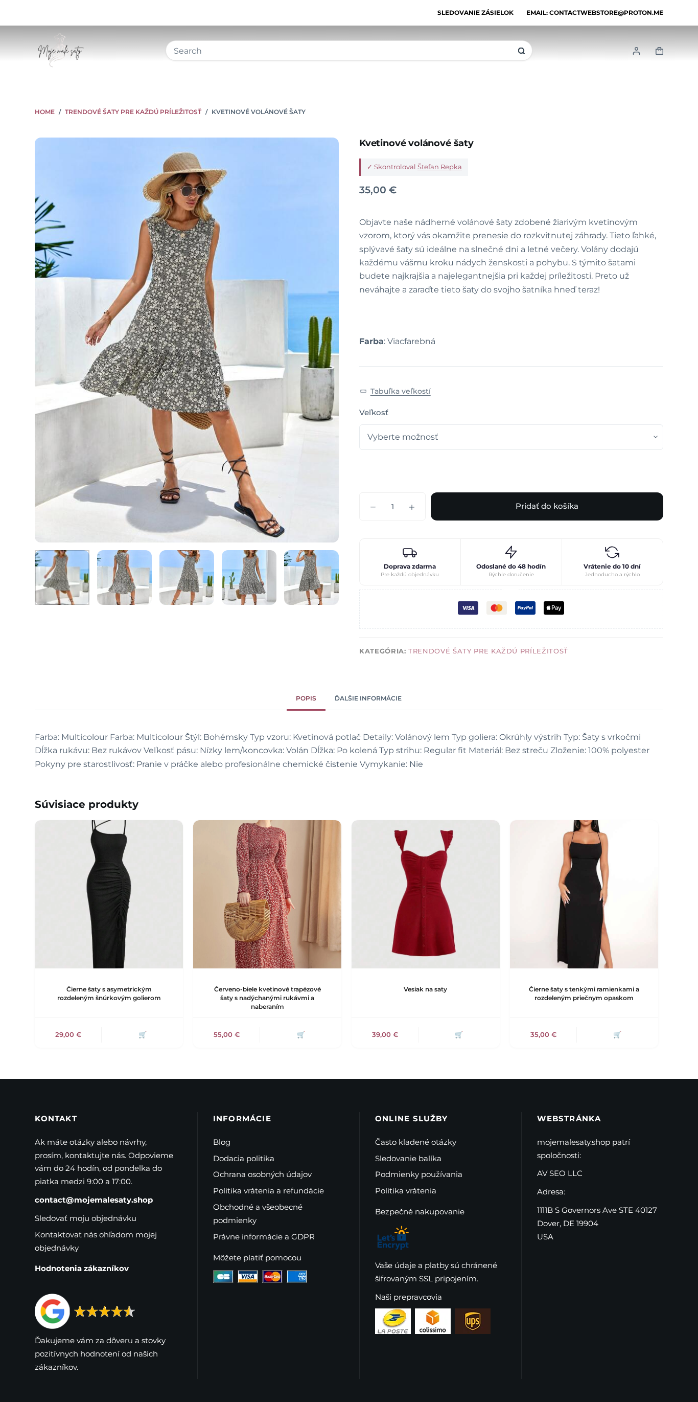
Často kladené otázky (415, 1142)
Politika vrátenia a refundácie (268, 1190)
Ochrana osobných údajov (262, 1174)
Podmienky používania (418, 1174)
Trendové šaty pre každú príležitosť (488, 651)
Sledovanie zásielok (475, 12)
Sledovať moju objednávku (85, 1218)
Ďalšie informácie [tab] (368, 698)
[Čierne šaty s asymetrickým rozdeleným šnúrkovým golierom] (109, 894)
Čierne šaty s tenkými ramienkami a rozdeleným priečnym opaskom (584, 993)
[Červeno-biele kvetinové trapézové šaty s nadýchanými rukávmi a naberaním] (267, 894)
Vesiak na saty (425, 989)
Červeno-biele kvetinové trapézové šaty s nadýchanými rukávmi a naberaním (267, 997)
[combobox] (342, 51)
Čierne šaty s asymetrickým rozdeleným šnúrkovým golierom (109, 993)
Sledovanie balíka (408, 1158)
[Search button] (521, 51)
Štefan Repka (439, 167)
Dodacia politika (243, 1158)
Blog (221, 1142)
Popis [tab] (306, 698)
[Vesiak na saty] (426, 894)
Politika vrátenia (405, 1190)
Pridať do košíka (547, 506)
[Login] (636, 51)
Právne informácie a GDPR (264, 1236)
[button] (395, 391)
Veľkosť (373, 412)
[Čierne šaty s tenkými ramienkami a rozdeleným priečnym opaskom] (584, 894)
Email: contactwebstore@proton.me (594, 12)
